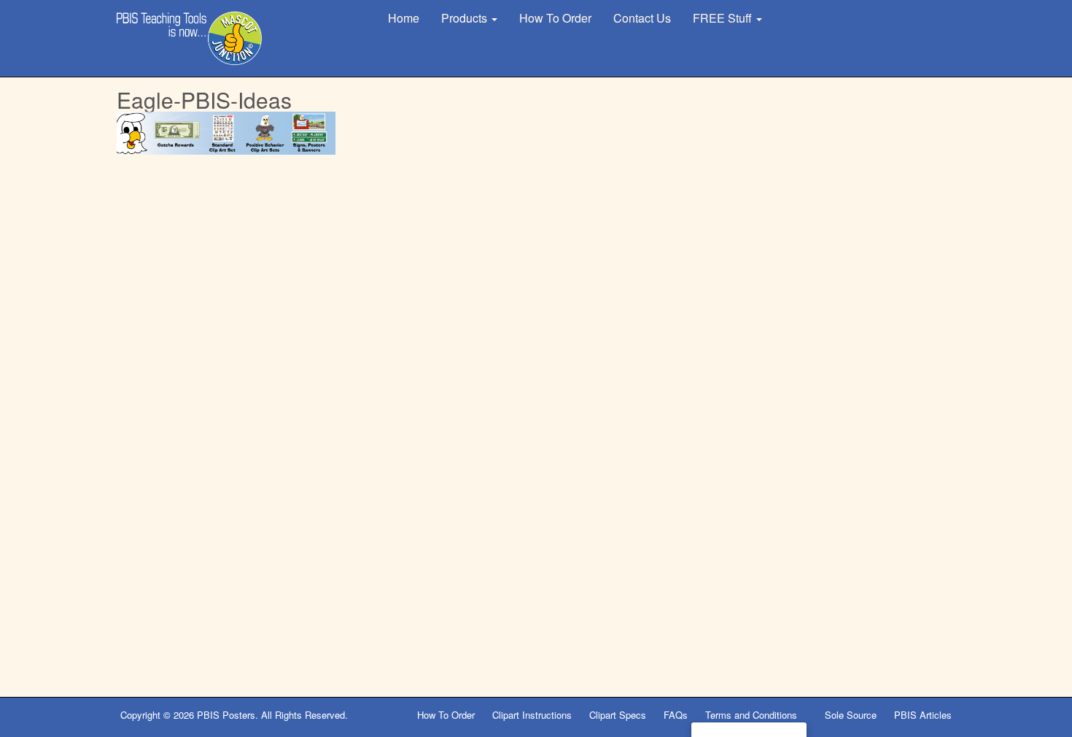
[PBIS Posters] (189, 38)
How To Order (555, 17)
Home (403, 17)
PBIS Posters (226, 715)
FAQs (676, 715)
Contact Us (642, 17)
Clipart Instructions (532, 715)
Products (465, 17)
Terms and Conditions (752, 715)
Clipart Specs (617, 715)
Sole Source (851, 715)
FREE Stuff (724, 17)
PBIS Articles (923, 715)
